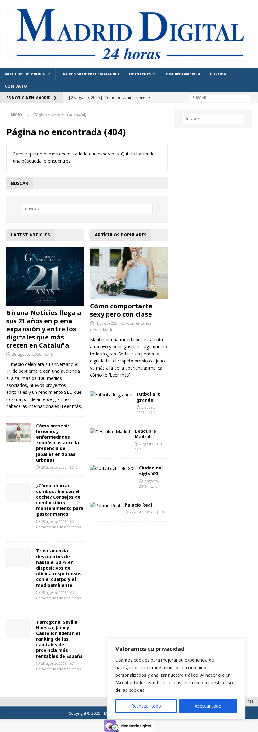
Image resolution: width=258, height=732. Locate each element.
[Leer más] (71, 406)
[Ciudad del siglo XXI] (112, 468)
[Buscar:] (220, 97)
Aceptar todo (208, 706)
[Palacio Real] (105, 505)
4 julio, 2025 (106, 323)
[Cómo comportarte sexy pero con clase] (129, 273)
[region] (176, 678)
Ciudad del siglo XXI (151, 470)
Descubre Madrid (145, 434)
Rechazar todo (146, 706)
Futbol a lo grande (148, 397)
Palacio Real (138, 505)
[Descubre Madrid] (110, 431)
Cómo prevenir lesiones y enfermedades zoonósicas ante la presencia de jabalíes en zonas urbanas (57, 443)
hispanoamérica (183, 74)
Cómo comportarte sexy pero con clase (121, 310)
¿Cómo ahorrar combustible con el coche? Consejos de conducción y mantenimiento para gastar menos (59, 500)
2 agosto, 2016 (151, 444)
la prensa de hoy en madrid (89, 74)
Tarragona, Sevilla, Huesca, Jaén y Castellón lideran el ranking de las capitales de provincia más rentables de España (59, 639)
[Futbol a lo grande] (111, 394)
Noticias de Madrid (25, 74)
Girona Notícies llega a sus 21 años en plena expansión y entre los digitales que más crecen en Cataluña (43, 329)
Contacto (16, 86)
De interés (140, 74)
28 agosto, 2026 (26, 354)
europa (218, 74)
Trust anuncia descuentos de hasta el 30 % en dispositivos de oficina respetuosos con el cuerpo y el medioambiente (58, 568)
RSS (250, 701)
